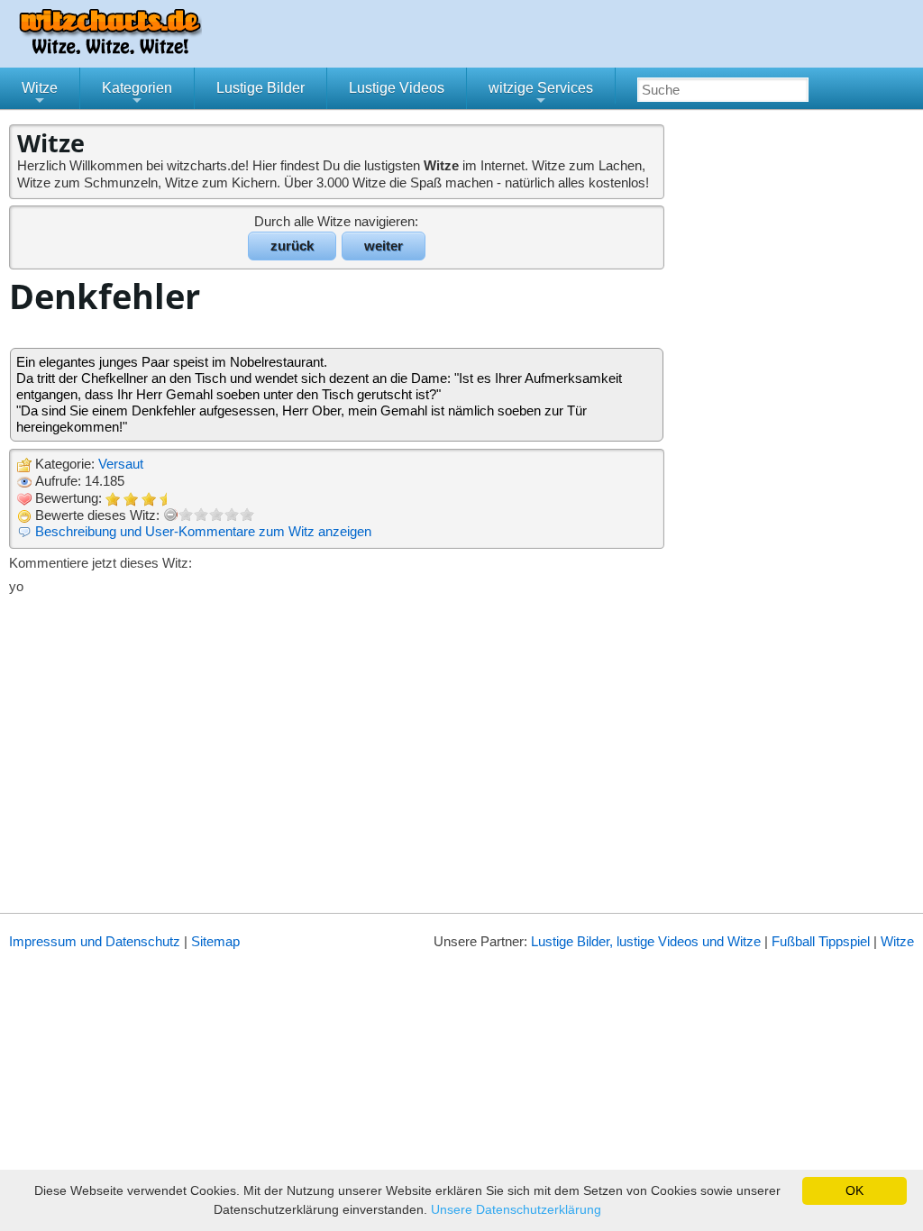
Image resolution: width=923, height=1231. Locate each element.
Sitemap (215, 941)
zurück (292, 245)
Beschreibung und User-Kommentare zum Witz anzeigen (203, 531)
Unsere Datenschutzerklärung (516, 1209)
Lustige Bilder (260, 88)
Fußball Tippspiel (821, 941)
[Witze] (110, 49)
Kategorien (137, 94)
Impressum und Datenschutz (94, 941)
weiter (383, 245)
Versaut (120, 463)
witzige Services (541, 94)
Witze (40, 94)
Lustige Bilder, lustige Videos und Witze (646, 941)
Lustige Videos (396, 88)
